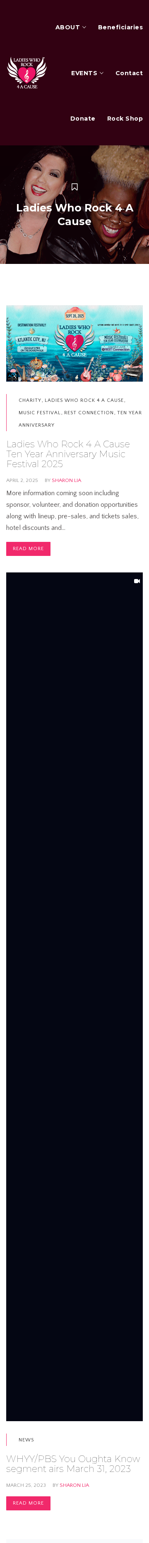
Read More (28, 548)
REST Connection (89, 412)
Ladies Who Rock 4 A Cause (84, 400)
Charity (30, 400)
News (26, 1440)
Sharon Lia (66, 480)
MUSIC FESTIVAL (40, 412)
